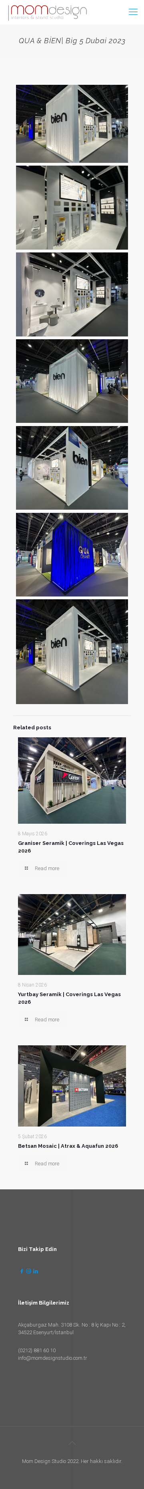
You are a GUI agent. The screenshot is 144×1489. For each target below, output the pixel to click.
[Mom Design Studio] (47, 12)
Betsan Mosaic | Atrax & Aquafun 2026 (68, 1146)
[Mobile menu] (133, 12)
